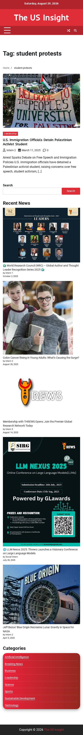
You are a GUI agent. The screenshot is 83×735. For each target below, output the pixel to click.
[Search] (75, 30)
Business (10, 670)
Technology (12, 705)
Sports (9, 691)
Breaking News (14, 663)
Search (8, 185)
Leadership (10, 133)
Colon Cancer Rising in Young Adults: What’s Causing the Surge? (41, 357)
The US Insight (41, 17)
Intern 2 (11, 150)
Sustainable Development (20, 698)
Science (9, 684)
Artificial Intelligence (17, 657)
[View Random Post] (68, 30)
